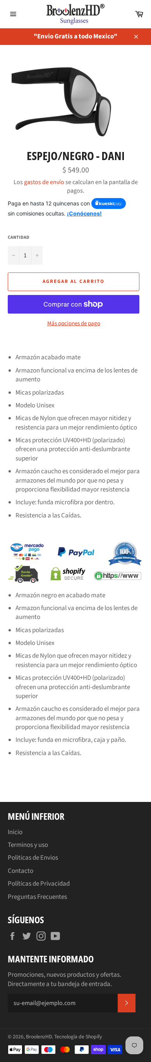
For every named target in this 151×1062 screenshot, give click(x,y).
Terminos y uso (28, 845)
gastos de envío (44, 182)
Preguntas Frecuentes (37, 897)
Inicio (15, 832)
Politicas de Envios (33, 857)
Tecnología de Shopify (78, 1036)
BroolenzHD (39, 1036)
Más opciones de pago (73, 324)
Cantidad (18, 237)
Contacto (20, 871)
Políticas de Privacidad (39, 883)
